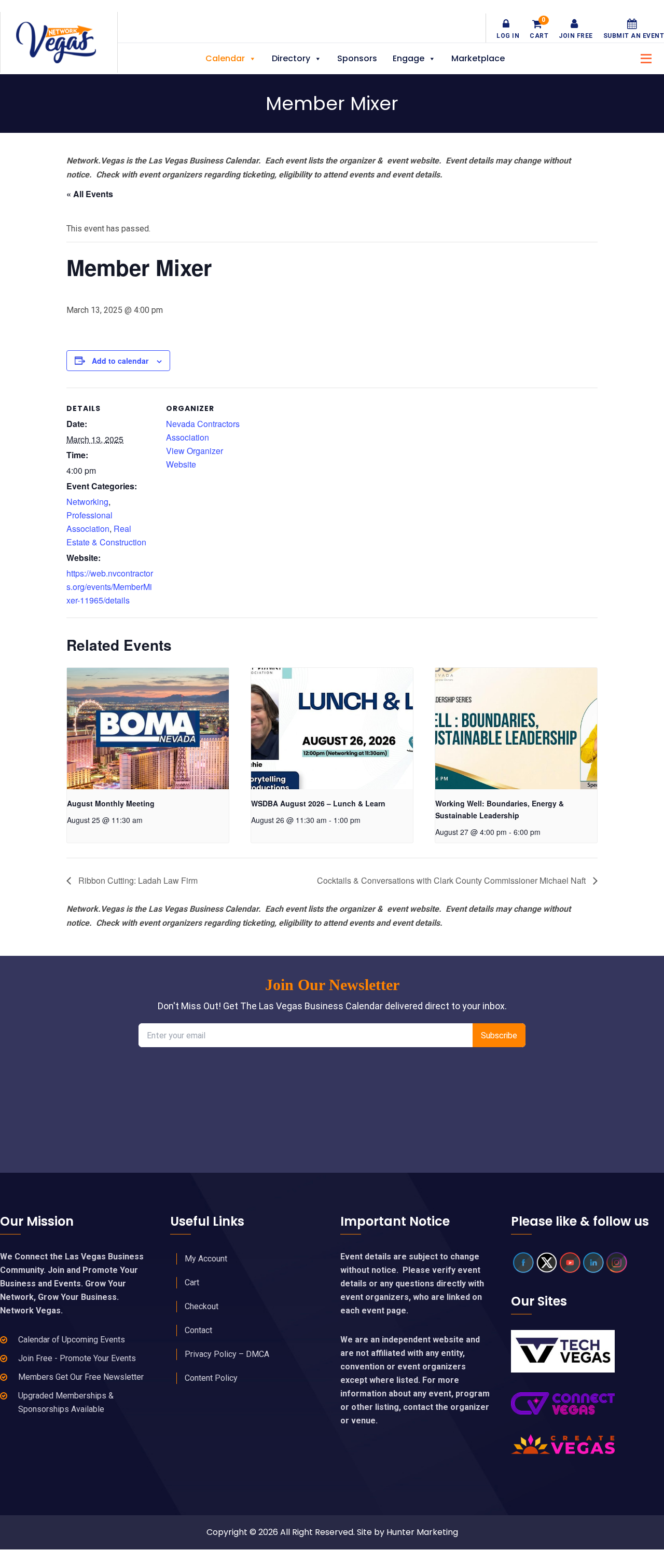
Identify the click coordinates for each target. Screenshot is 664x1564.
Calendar (225, 58)
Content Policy (211, 1378)
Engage (408, 58)
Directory (291, 58)
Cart (539, 29)
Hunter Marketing (422, 1532)
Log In (507, 35)
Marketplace (478, 58)
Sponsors (357, 58)
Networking (87, 501)
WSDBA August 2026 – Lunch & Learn (318, 803)
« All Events (89, 194)
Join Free (576, 35)
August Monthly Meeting (111, 803)
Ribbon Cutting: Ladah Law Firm (137, 880)
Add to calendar (120, 360)
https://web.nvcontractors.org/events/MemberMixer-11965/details (109, 586)
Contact (198, 1330)
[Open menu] (643, 57)
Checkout (201, 1306)
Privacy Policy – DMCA (227, 1354)
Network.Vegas (59, 42)
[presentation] (148, 728)
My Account (206, 1259)
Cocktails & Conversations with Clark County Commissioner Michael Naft (452, 880)
